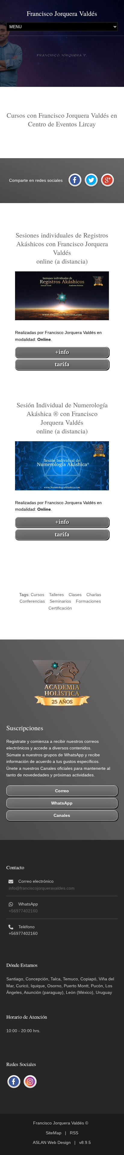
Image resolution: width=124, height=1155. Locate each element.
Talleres (56, 594)
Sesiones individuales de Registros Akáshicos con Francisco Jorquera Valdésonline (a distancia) (62, 248)
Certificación (60, 608)
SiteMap (53, 1132)
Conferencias (32, 601)
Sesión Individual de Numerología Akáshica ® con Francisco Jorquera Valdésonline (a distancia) (62, 417)
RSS (74, 1132)
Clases (75, 594)
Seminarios (60, 601)
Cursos (37, 594)
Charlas (93, 594)
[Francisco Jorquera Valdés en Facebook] (13, 1082)
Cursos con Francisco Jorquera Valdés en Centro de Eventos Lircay (62, 119)
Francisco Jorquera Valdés (62, 13)
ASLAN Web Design (52, 1142)
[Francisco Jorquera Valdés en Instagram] (30, 1082)
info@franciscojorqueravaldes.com (42, 888)
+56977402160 (23, 910)
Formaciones (88, 601)
